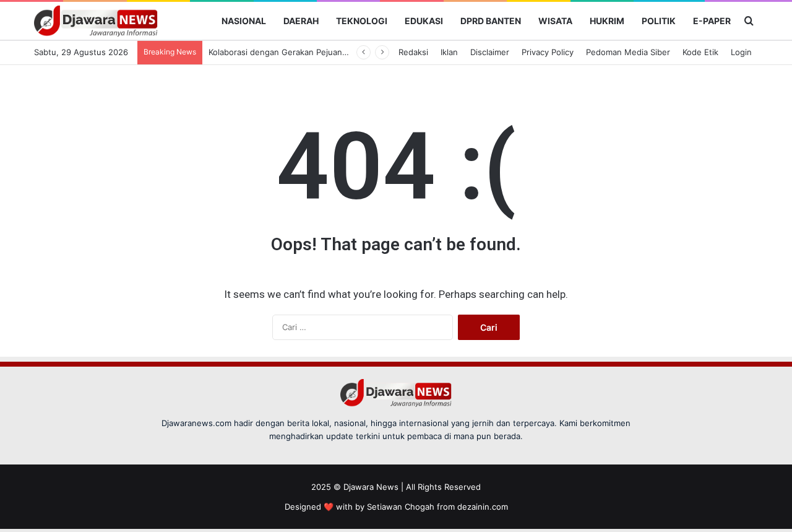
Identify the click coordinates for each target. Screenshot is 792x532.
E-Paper (712, 20)
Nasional (244, 20)
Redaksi (413, 52)
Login (741, 52)
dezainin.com (482, 507)
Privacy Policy (548, 52)
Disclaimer (489, 52)
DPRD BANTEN (490, 20)
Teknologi (361, 20)
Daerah (301, 20)
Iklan (449, 52)
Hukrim (607, 20)
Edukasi (424, 20)
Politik (659, 20)
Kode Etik (700, 52)
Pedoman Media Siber (628, 52)
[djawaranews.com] (96, 21)
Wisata (555, 20)
